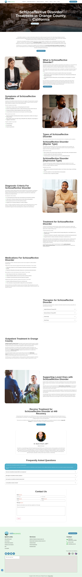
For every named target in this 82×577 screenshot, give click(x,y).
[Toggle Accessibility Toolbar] (2, 570)
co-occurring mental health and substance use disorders (54, 45)
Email (19, 498)
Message (20, 502)
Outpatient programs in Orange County (11, 343)
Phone (44, 498)
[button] (60, 309)
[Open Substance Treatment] (43, 1)
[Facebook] (6, 553)
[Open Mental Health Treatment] (35, 1)
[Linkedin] (11, 553)
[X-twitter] (14, 553)
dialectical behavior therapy (50, 245)
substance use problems (15, 349)
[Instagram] (8, 553)
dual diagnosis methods (38, 42)
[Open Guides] (52, 1)
